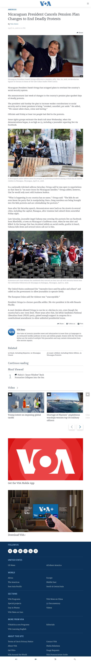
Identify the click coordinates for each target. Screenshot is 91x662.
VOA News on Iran (15, 612)
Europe (49, 578)
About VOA (12, 646)
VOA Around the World (17, 655)
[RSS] (30, 551)
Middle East (51, 582)
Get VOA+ (12, 650)
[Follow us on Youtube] (20, 551)
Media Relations (53, 646)
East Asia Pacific (15, 587)
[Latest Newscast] (16, 659)
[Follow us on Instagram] (25, 551)
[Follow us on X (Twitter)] (15, 551)
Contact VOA (51, 642)
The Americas (13, 582)
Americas (12, 10)
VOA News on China (54, 599)
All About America (54, 565)
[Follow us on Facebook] (10, 551)
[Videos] (35, 659)
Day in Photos (14, 608)
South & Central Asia (55, 587)
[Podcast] (36, 551)
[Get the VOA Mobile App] (45, 459)
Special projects (14, 604)
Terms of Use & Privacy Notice (20, 642)
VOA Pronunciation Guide (57, 655)
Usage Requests (52, 650)
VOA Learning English (17, 629)
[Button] (80, 32)
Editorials (50, 625)
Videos (49, 608)
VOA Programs (14, 599)
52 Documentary (53, 604)
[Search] (74, 659)
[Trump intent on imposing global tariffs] (26, 402)
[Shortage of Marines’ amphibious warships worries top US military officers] (65, 402)
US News (11, 565)
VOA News (14, 24)
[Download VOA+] (45, 511)
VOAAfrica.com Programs (18, 625)
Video (11, 387)
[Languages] (55, 659)
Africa (10, 578)
